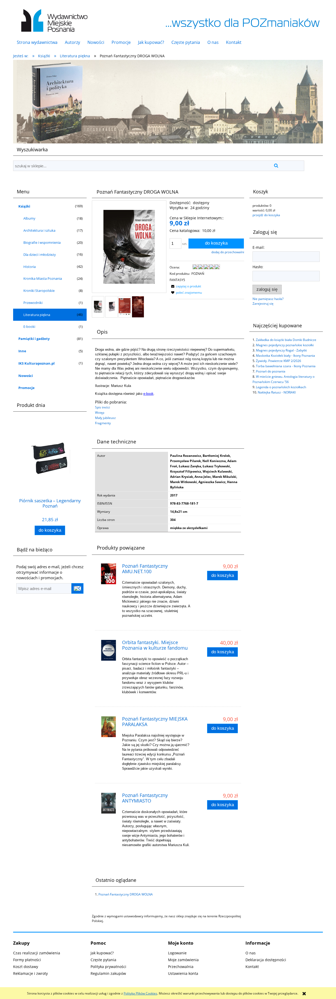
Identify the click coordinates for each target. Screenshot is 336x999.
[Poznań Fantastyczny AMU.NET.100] (108, 573)
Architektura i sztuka (39, 230)
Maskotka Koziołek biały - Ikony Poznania (285, 355)
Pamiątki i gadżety (34, 338)
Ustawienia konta (183, 973)
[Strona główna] (53, 17)
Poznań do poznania (270, 371)
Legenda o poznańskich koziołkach (281, 387)
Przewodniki (33, 302)
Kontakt (252, 966)
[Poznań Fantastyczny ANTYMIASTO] (108, 803)
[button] (185, 286)
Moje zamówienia (183, 959)
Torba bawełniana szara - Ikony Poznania (286, 366)
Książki (24, 206)
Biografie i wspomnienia (42, 242)
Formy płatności (27, 959)
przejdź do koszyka (266, 215)
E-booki (29, 326)
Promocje (26, 387)
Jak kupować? (102, 952)
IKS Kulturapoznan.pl (36, 363)
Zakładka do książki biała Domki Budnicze (286, 340)
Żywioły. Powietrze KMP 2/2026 (278, 361)
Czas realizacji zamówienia (36, 952)
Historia (29, 266)
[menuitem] (37, 42)
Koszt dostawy (25, 966)
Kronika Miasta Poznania (42, 278)
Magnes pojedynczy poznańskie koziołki (285, 345)
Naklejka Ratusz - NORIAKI (277, 392)
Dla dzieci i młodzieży (39, 254)
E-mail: (259, 247)
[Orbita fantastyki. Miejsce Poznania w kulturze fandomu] (108, 650)
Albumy (29, 218)
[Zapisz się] (77, 588)
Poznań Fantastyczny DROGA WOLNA (125, 894)
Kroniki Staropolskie (39, 290)
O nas (250, 952)
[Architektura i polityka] (168, 101)
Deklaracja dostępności (265, 959)
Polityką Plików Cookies (140, 993)
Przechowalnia (180, 966)
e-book (148, 394)
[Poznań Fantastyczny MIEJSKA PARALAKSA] (108, 726)
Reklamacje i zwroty (30, 973)
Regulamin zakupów (108, 973)
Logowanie (177, 952)
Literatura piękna (36, 314)
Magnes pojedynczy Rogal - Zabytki (281, 350)
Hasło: (258, 266)
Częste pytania (103, 959)
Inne (22, 351)
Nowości (25, 375)
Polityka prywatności (108, 966)
